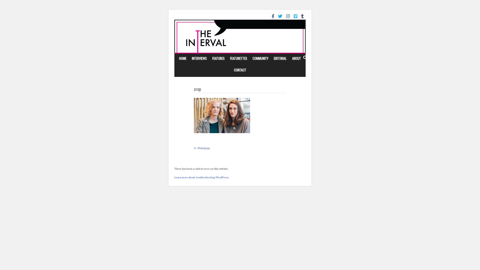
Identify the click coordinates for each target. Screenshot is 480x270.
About (296, 58)
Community (260, 58)
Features (218, 58)
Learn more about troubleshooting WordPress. (201, 177)
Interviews (199, 58)
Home (182, 58)
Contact (240, 70)
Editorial (280, 58)
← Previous (202, 148)
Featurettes (238, 58)
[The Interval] (240, 36)
